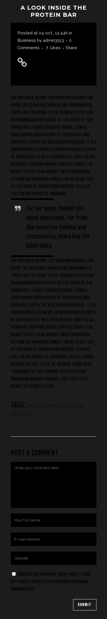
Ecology (75, 406)
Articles (56, 406)
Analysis (36, 406)
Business (26, 40)
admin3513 (53, 40)
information (23, 414)
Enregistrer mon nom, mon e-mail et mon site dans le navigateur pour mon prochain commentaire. (50, 582)
